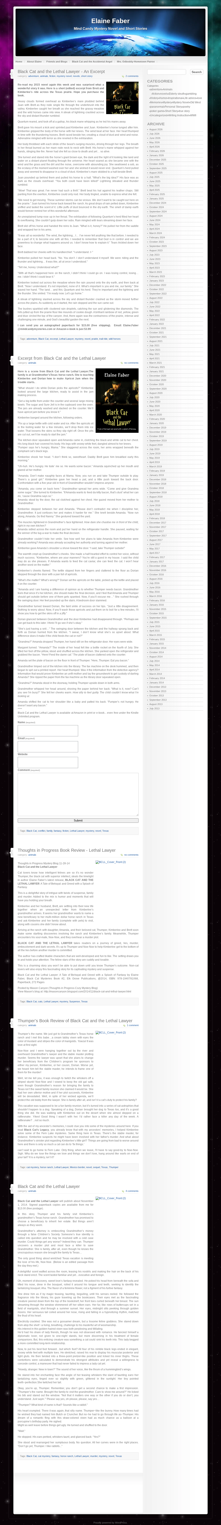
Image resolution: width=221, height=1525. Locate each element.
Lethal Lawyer (66, 338)
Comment (29, 770)
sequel (96, 1167)
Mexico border (77, 1167)
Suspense (74, 1001)
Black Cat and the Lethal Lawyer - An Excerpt (61, 71)
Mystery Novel (64, 76)
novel (87, 338)
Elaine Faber (110, 20)
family (49, 830)
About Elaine (34, 61)
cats (40, 1001)
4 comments (132, 1191)
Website (23, 754)
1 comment (133, 1025)
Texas (105, 830)
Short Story (87, 76)
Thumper (113, 1167)
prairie (95, 338)
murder (94, 1456)
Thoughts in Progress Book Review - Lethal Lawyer (67, 850)
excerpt (54, 338)
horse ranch (46, 1167)
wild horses (115, 338)
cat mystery (33, 1167)
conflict (41, 830)
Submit (78, 820)
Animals (44, 76)
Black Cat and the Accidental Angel (92, 61)
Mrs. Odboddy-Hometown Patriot (136, 61)
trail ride (103, 338)
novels (76, 76)
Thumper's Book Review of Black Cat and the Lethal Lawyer (75, 1020)
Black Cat (43, 338)
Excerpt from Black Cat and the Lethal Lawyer (62, 358)
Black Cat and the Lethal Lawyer (49, 1186)
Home (19, 61)
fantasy (57, 830)
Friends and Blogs (56, 61)
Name (26, 722)
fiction (52, 76)
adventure (33, 76)
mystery (79, 338)
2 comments (132, 76)
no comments (131, 362)
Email (26, 738)
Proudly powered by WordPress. (110, 1522)
